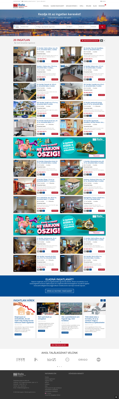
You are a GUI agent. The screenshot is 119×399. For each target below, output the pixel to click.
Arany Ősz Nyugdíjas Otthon (52, 395)
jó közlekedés (50, 247)
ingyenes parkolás (92, 55)
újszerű (55, 110)
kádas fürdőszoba (40, 263)
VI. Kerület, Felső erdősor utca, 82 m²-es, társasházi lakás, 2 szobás (47, 49)
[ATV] (98, 359)
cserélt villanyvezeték (93, 263)
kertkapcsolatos (94, 56)
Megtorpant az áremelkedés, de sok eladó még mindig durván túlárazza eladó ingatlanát (24, 319)
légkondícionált (43, 111)
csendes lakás (45, 129)
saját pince (101, 55)
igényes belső (53, 55)
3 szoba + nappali (92, 206)
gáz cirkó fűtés (91, 265)
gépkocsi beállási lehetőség (42, 245)
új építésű (86, 186)
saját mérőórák (94, 73)
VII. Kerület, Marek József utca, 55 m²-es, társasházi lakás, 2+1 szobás (47, 122)
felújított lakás (52, 168)
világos (85, 128)
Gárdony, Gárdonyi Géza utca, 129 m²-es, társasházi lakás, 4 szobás (94, 180)
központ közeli (92, 247)
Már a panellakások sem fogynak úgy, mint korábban (70, 319)
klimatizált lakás (51, 129)
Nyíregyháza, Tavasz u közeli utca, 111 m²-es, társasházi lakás (94, 198)
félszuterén (39, 73)
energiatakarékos (91, 188)
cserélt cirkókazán (97, 265)
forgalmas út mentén (41, 170)
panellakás (92, 111)
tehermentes (39, 186)
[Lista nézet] (104, 40)
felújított (39, 205)
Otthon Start (42, 206)
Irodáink (102, 5)
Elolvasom (18, 334)
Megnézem (55, 61)
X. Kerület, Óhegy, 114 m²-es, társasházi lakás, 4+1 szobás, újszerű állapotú (45, 181)
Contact (49, 393)
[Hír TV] (52, 359)
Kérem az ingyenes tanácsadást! (59, 291)
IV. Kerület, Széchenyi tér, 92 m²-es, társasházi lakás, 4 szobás (47, 239)
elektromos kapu (90, 75)
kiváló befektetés (47, 128)
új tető (47, 168)
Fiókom (103, 1)
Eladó (17, 26)
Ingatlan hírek (23, 300)
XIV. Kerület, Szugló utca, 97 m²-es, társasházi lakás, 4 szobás (47, 103)
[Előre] (104, 300)
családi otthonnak (53, 91)
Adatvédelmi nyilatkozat (51, 389)
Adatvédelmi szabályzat (51, 391)
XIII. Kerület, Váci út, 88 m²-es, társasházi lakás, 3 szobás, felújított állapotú (93, 258)
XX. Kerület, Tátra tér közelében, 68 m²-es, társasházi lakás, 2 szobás (93, 49)
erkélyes (48, 170)
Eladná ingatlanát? (57, 6)
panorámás (95, 168)
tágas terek (44, 56)
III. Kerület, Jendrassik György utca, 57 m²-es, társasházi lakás (93, 103)
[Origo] (83, 359)
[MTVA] (67, 359)
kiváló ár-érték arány (95, 110)
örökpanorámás (87, 110)
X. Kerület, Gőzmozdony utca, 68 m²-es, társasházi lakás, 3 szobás (94, 162)
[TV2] (36, 359)
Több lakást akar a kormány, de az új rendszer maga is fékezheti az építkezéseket (94, 319)
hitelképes (39, 55)
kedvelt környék (50, 188)
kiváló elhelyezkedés (46, 55)
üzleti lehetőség (96, 245)
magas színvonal (99, 206)
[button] (116, 397)
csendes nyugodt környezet (42, 93)
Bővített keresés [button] (55, 30)
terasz (97, 55)
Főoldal (46, 6)
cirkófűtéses (51, 265)
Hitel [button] (81, 6)
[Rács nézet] (101, 40)
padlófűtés (86, 206)
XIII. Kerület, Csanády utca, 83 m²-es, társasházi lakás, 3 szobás (94, 85)
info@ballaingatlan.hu (29, 1)
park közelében (92, 129)
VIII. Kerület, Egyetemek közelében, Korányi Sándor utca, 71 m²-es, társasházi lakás (94, 122)
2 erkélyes (86, 205)
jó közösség (98, 129)
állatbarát (86, 55)
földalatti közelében (88, 245)
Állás (95, 6)
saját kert (97, 188)
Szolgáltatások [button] (71, 6)
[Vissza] (101, 300)
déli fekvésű (45, 265)
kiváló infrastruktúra (41, 168)
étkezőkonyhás (87, 170)
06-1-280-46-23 (41, 1)
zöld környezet (40, 91)
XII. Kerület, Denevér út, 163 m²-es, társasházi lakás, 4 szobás (46, 85)
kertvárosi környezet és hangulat (49, 73)
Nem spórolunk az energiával (45, 318)
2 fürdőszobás (91, 205)
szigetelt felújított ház (88, 168)
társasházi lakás (87, 56)
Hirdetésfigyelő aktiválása (90, 40)
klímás (38, 247)
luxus (45, 91)
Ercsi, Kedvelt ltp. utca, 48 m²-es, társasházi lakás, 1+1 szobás (47, 198)
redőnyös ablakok (40, 110)
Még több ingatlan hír (59, 345)
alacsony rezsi (97, 205)
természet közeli (40, 188)
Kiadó (17, 27)
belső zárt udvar (43, 247)
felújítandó (39, 75)
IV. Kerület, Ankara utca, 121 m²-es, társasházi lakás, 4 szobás (93, 67)
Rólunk (88, 6)
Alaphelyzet (64, 30)
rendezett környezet (96, 128)
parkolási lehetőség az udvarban (49, 186)
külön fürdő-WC (87, 73)
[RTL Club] (20, 359)
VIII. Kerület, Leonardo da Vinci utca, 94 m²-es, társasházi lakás (46, 257)
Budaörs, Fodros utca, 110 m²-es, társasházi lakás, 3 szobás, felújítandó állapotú (47, 67)
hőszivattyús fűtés (92, 186)
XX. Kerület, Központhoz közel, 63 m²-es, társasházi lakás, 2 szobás (47, 162)
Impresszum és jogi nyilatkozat (53, 388)
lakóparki (47, 110)
